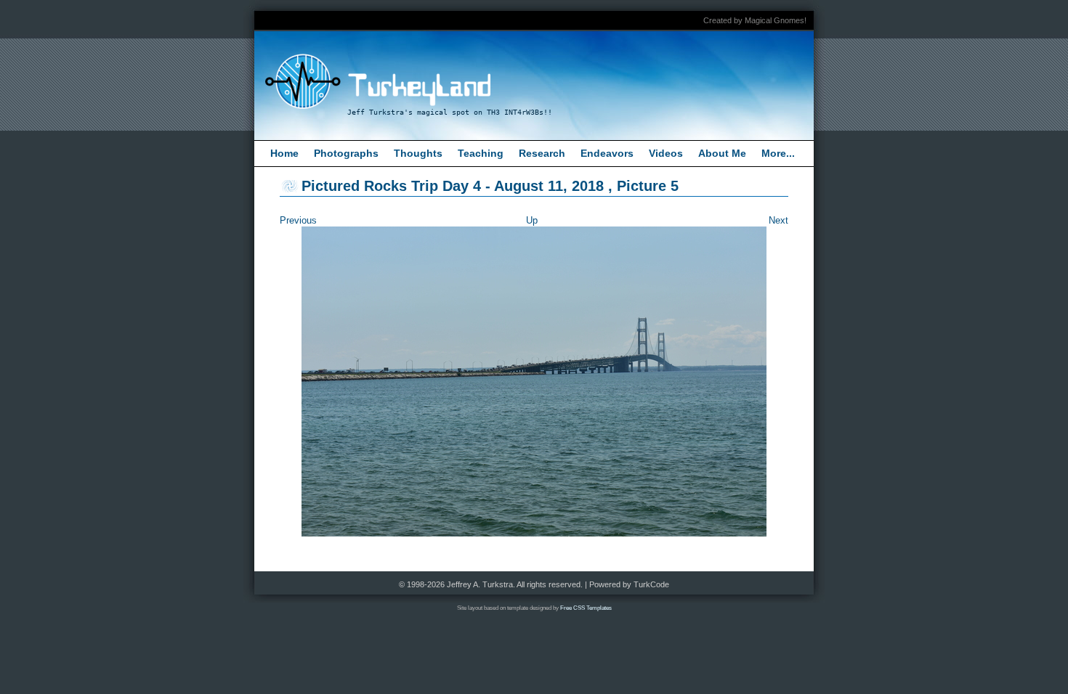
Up (532, 220)
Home (284, 153)
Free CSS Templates (586, 608)
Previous (298, 220)
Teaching (480, 153)
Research (542, 153)
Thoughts (418, 153)
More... (778, 153)
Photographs (346, 153)
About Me (722, 153)
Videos (666, 153)
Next (778, 220)
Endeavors (607, 153)
